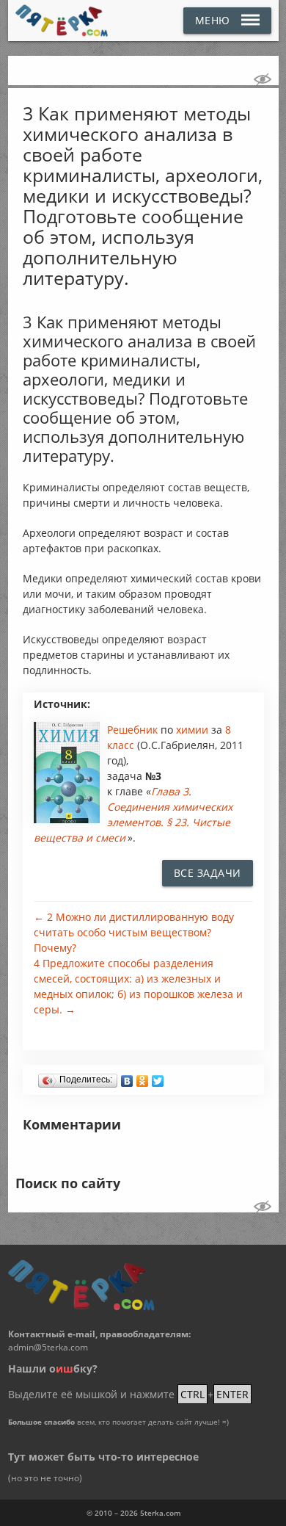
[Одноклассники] (142, 1077)
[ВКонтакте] (127, 1077)
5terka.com (160, 1513)
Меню (212, 20)
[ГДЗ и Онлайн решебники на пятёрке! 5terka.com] (62, 20)
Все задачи (207, 873)
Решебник (134, 730)
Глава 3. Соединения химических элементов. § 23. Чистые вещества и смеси (133, 814)
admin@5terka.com (48, 1347)
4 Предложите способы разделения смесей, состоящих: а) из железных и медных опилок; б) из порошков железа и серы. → (138, 986)
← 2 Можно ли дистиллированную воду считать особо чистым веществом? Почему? (134, 932)
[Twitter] (158, 1077)
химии (193, 730)
